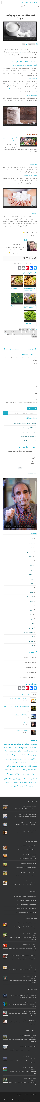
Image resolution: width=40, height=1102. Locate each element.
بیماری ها (31, 556)
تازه (28, 694)
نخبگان (31, 614)
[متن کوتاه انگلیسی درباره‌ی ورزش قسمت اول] (33, 700)
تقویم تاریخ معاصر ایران (21, 754)
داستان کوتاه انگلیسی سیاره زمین (22, 715)
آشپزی (31, 539)
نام (36, 386)
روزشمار (29, 766)
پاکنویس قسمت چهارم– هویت (12, 349)
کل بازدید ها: (33, 667)
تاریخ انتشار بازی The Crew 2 (30, 1011)
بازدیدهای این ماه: (32, 662)
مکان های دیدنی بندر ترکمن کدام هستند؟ (28, 1046)
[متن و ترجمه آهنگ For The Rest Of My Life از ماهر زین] (33, 708)
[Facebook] (30, 258)
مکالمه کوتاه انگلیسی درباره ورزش (28, 436)
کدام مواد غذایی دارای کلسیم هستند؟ (10, 139)
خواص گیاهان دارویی (20, 759)
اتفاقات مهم (23, 744)
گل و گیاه (31, 641)
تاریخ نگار (6, 747)
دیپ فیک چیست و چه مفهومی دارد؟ (28, 432)
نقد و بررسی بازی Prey (31, 994)
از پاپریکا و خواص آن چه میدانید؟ (29, 944)
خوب (33, 458)
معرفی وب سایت (29, 605)
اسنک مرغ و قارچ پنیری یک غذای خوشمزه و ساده (25, 423)
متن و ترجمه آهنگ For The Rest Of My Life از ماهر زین (16, 707)
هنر (32, 619)
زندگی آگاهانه (12, 1100)
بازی (32, 547)
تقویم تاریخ (33, 754)
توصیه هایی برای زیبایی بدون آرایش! (28, 977)
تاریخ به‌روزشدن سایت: (31, 677)
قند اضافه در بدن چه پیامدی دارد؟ (20, 334)
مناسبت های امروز (24, 778)
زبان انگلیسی (26, 774)
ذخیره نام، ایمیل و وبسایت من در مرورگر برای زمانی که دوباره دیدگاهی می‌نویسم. (21, 403)
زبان (32, 579)
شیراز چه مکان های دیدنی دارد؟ (29, 1068)
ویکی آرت (30, 628)
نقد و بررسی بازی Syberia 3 (30, 1020)
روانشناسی (30, 574)
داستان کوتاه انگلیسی (11, 763)
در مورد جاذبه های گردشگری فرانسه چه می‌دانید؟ (26, 1057)
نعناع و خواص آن (31, 349)
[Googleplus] (32, 258)
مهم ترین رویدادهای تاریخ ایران (26, 782)
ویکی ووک (30, 786)
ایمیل (35, 393)
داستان (34, 762)
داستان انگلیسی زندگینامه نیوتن (22, 722)
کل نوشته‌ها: (33, 672)
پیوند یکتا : (34, 336)
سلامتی (23, 332)
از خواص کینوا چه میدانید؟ (31, 966)
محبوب (34, 694)
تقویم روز (10, 754)
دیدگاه (35, 363)
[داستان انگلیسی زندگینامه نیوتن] (33, 724)
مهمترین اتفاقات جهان (11, 778)
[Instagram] (27, 258)
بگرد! (5, 413)
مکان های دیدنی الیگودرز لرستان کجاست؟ (28, 1035)
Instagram (19, 1095)
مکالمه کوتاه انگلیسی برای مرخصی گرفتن (28, 823)
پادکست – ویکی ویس (28, 632)
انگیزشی (5, 744)
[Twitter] (24, 258)
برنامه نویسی (30, 552)
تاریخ (27, 747)
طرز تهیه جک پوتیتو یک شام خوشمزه (28, 441)
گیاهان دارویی (30, 646)
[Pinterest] (35, 258)
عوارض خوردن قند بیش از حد (14, 332)
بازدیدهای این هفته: (31, 658)
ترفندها (31, 561)
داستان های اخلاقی (28, 763)
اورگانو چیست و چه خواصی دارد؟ (29, 934)
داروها (31, 570)
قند (20, 52)
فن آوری (31, 592)
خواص (31, 332)
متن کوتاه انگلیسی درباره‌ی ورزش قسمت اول (19, 698)
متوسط (32, 461)
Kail (24, 44)
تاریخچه (34, 751)
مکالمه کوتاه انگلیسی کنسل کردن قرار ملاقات (27, 814)
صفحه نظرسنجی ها (32, 473)
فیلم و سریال (30, 597)
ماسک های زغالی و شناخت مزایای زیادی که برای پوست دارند (24, 955)
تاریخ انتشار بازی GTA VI (23, 730)
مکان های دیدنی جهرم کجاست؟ (30, 1078)
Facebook (33, 1095)
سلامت (33, 329)
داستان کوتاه (20, 762)
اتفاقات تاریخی (30, 744)
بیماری (35, 747)
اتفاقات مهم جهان (13, 744)
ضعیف (32, 463)
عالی (33, 456)
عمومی (31, 588)
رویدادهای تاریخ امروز (29, 769)
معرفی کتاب (30, 610)
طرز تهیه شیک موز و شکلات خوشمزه (29, 881)
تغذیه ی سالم (25, 329)
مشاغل (31, 601)
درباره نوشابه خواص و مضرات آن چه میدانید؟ (27, 923)
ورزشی (31, 623)
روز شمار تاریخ (21, 766)
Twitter (26, 1095)
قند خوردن (9, 334)
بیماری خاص (31, 748)
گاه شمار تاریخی (22, 786)
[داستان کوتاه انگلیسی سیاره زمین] (33, 717)
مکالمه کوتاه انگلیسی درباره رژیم (29, 831)
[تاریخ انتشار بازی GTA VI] (33, 732)
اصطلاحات (31, 543)
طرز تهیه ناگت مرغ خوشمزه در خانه (28, 428)
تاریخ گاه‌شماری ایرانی (25, 751)
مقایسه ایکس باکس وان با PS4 (30, 1003)
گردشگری (30, 637)
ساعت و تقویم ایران (16, 773)
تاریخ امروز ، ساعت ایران (17, 747)
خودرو (31, 565)
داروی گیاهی (9, 759)
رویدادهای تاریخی (17, 769)
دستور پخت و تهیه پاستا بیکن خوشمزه (28, 872)
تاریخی (15, 751)
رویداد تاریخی (11, 766)
